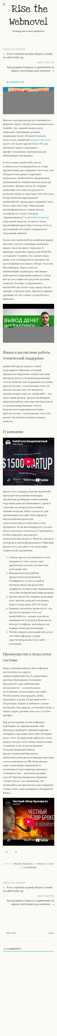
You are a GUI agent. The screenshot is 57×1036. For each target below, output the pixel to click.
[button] (13, 82)
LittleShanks (30, 867)
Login (50, 932)
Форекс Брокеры (23, 863)
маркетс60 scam (40, 139)
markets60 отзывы (35, 217)
